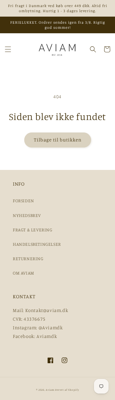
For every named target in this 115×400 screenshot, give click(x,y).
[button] (8, 49)
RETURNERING (28, 258)
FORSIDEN (23, 200)
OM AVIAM (23, 273)
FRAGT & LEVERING (32, 229)
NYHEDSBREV (27, 215)
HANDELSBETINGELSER (37, 244)
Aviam (50, 389)
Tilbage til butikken (57, 140)
